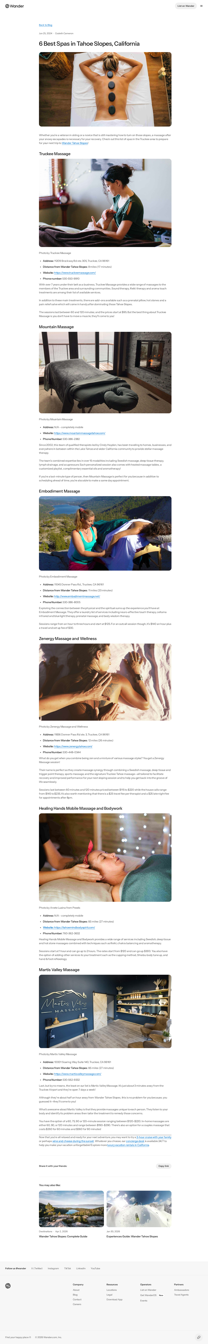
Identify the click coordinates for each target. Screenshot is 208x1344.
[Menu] (201, 6)
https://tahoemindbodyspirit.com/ (69, 927)
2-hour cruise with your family (153, 1137)
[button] (77, 1299)
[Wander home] (14, 5)
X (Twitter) (37, 1268)
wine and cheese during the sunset (73, 1141)
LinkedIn (81, 1268)
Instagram (53, 1268)
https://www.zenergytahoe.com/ (73, 746)
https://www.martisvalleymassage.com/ (77, 1073)
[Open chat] (199, 1337)
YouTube (95, 1268)
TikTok (67, 1268)
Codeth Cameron (64, 33)
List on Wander (186, 5)
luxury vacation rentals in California (128, 1145)
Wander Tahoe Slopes (75, 143)
